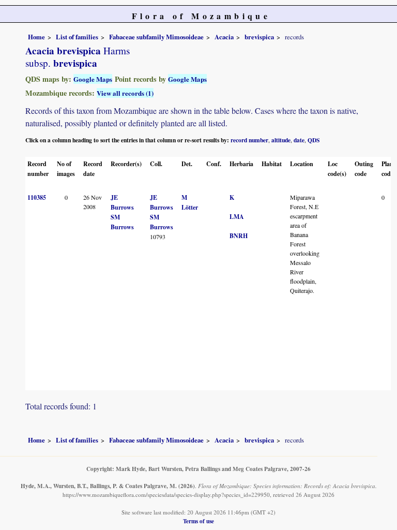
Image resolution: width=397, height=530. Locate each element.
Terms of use (198, 521)
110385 (36, 197)
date (299, 140)
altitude (281, 140)
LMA (237, 216)
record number (249, 140)
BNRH (239, 235)
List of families (77, 36)
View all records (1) (125, 93)
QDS (313, 140)
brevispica (259, 36)
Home (36, 36)
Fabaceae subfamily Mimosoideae (156, 36)
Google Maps (92, 79)
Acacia (224, 36)
